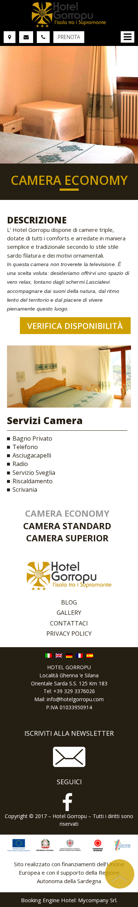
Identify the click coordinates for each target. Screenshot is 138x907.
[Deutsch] (69, 655)
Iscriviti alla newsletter (69, 733)
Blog (69, 602)
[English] (59, 655)
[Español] (89, 655)
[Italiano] (48, 655)
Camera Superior (67, 538)
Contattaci (69, 623)
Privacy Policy (69, 634)
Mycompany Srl (97, 900)
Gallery (69, 613)
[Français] (79, 655)
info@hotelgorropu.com (75, 699)
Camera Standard (67, 525)
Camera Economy (67, 513)
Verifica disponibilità (76, 325)
